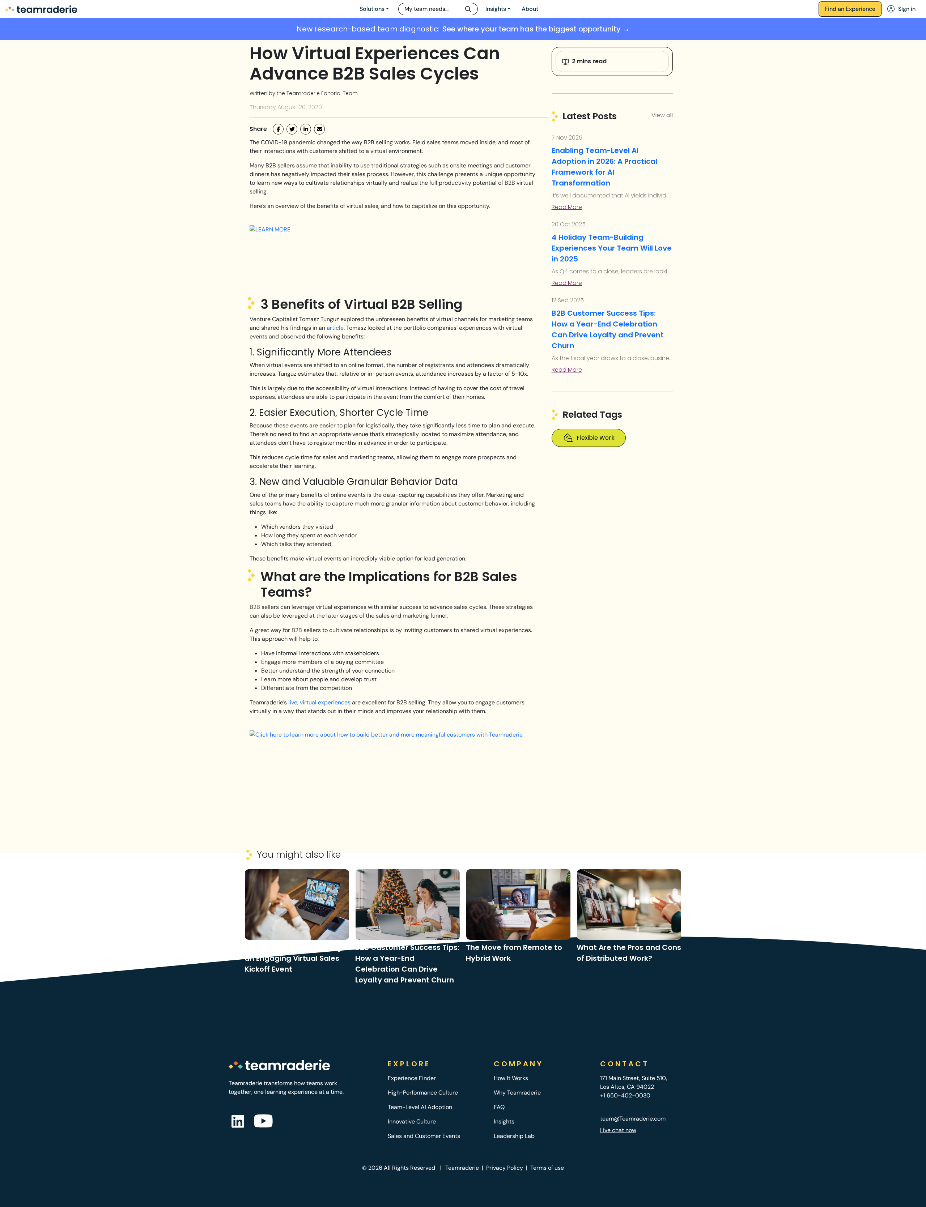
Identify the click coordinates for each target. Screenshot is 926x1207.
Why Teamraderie (517, 1092)
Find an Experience (850, 9)
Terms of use (547, 1168)
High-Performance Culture (423, 1092)
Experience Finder (412, 1078)
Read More (567, 207)
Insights (495, 9)
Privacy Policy (504, 1168)
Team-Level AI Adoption (420, 1107)
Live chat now (618, 1130)
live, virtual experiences (319, 702)
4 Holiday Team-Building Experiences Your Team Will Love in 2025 (612, 248)
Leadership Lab (514, 1136)
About (530, 9)
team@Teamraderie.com (633, 1118)
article (335, 328)
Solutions (372, 9)
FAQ (499, 1107)
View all (662, 115)
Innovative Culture (412, 1121)
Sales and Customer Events (424, 1136)
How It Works (511, 1078)
